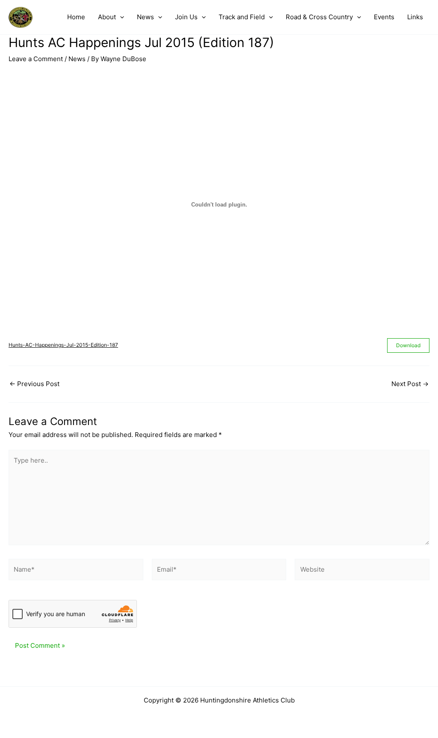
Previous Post (34, 384)
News (145, 17)
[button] (120, 17)
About (107, 17)
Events (384, 17)
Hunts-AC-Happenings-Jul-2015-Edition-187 (63, 345)
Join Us (186, 17)
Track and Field (242, 17)
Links (415, 17)
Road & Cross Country (319, 17)
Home (76, 17)
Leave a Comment (36, 59)
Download (408, 345)
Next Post (410, 384)
